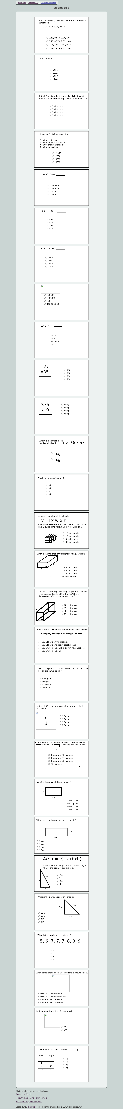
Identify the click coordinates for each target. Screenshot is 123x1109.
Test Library (33, 3)
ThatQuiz (22, 3)
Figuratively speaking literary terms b (31, 1098)
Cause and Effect (23, 1094)
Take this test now (48, 3)
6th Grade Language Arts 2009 (29, 1102)
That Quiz (31, 1107)
